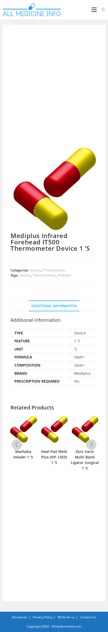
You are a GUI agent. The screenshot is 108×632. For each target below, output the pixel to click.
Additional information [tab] (54, 306)
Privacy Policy (42, 617)
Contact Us (88, 617)
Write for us (66, 617)
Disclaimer (20, 617)
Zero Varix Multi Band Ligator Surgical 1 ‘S (85, 460)
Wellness (64, 275)
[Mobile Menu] (94, 9)
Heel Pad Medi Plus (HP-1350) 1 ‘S (54, 457)
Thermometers (54, 270)
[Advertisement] (54, 89)
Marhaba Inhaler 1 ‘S (23, 454)
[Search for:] (101, 9)
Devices (35, 270)
